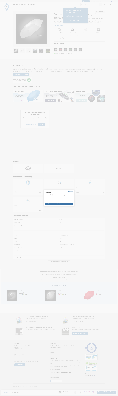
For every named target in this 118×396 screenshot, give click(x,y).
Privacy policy (70, 191)
